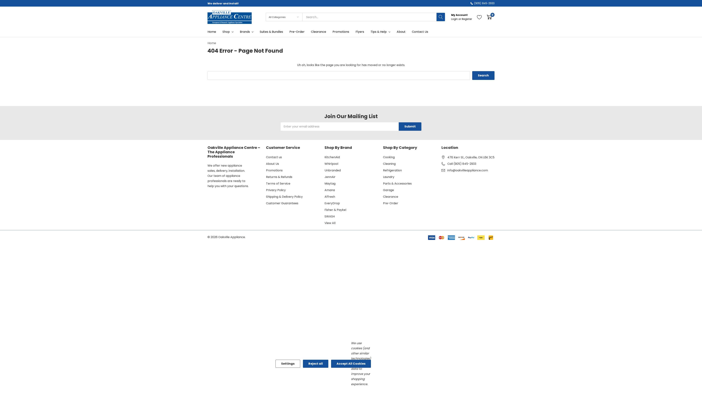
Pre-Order (390, 203)
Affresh (329, 197)
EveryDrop (332, 203)
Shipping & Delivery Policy (284, 197)
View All (329, 223)
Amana (329, 190)
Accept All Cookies (351, 364)
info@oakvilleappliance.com (467, 170)
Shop (226, 31)
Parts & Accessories (397, 183)
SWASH (329, 216)
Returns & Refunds (279, 177)
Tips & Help (379, 31)
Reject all (315, 364)
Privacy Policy (276, 190)
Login (454, 19)
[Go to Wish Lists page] (479, 17)
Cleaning (389, 164)
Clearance (390, 197)
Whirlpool (331, 164)
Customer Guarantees (282, 203)
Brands (245, 31)
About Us (272, 164)
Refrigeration (392, 170)
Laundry (388, 177)
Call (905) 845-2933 (461, 164)
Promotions (274, 170)
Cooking (389, 157)
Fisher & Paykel (335, 210)
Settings (288, 364)
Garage (388, 190)
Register (467, 19)
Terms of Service (278, 183)
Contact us (274, 157)
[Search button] (441, 17)
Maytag (329, 183)
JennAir (329, 177)
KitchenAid (332, 157)
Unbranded (332, 170)
